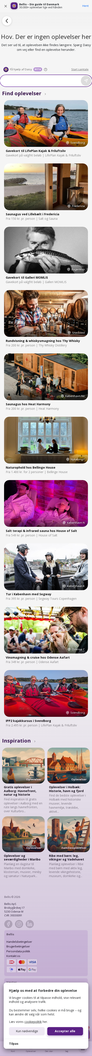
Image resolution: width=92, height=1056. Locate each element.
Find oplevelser (24, 93)
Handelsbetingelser (19, 942)
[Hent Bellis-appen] (14, 6)
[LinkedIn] (30, 924)
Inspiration (19, 740)
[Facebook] (8, 924)
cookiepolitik (33, 1022)
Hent (85, 6)
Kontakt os (13, 956)
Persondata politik (18, 951)
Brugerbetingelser (18, 946)
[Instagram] (19, 924)
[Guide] (45, 69)
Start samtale (80, 69)
